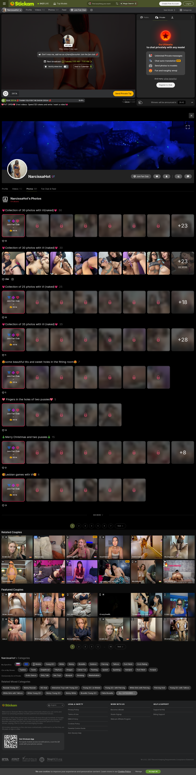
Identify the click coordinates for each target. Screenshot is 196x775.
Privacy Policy (73, 710)
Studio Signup (116, 714)
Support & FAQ (159, 710)
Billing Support (159, 714)
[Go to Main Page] (22, 3)
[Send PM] (188, 176)
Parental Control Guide (76, 728)
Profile (29, 10)
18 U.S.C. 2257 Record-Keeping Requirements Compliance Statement (167, 760)
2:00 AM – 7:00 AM (76, 61)
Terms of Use (73, 714)
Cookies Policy (74, 724)
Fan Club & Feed (48, 189)
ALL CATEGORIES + (127, 693)
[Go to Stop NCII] (55, 759)
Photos (53, 10)
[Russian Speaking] (18, 664)
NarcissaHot (8, 658)
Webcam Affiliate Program (121, 719)
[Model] (191, 115)
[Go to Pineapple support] (42, 759)
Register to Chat (165, 85)
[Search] (117, 3)
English (53, 705)
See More (97, 515)
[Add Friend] (178, 176)
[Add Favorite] (5, 93)
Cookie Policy (124, 771)
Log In (188, 4)
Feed (64, 10)
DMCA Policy (73, 719)
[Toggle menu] (4, 3)
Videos (40, 10)
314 (7, 279)
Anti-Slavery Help (74, 733)
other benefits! (170, 79)
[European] (26, 664)
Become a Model (117, 710)
